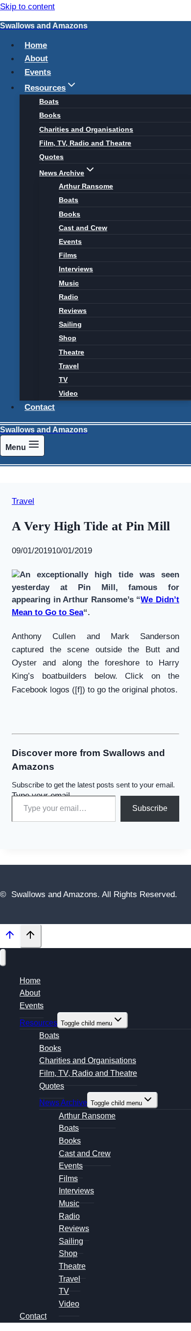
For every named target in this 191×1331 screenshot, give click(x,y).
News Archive (63, 1102)
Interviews (76, 269)
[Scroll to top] (10, 937)
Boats (49, 101)
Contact (39, 407)
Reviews (73, 310)
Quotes (51, 157)
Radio (68, 297)
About (36, 59)
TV (63, 379)
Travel (69, 366)
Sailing (70, 324)
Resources (38, 1023)
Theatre (71, 352)
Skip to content (27, 6)
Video (68, 393)
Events (37, 72)
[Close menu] (3, 957)
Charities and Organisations (86, 129)
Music (69, 283)
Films (68, 255)
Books (50, 115)
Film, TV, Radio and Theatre (85, 143)
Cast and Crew (83, 228)
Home (35, 45)
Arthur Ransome (86, 186)
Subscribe (149, 808)
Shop (67, 338)
